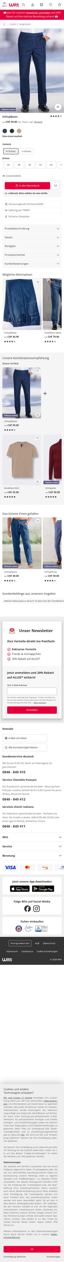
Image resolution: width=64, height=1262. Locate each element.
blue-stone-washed (12, 136)
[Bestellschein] (41, 4)
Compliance (27, 951)
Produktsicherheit (15, 254)
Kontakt (7, 729)
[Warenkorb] (59, 4)
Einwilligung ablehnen (15, 1256)
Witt (5, 837)
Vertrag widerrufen (20, 943)
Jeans (14, 24)
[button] (4, 4)
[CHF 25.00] (21, 459)
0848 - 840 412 (13, 799)
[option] (4, 131)
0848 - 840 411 (13, 826)
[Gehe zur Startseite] (14, 4)
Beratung (8, 855)
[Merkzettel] (50, 4)
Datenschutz (49, 943)
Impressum (12, 951)
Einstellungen (53, 1256)
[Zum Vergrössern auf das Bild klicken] (58, 107)
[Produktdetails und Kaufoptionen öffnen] (37, 415)
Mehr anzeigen (40, 702)
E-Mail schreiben (16, 739)
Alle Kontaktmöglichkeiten (23, 747)
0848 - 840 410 (13, 772)
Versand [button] (38, 122)
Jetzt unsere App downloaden (32, 881)
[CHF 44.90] (22, 304)
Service (7, 846)
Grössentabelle (13, 175)
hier (23, 1134)
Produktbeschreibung (17, 228)
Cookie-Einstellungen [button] (47, 951)
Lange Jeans (25, 24)
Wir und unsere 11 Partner (18, 1097)
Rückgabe (10, 246)
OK (32, 1249)
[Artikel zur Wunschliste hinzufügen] (55, 185)
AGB (37, 943)
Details (9, 237)
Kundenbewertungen (17, 263)
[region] (32, 1173)
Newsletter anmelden (38, 12)
